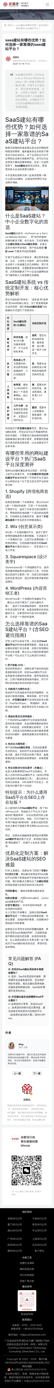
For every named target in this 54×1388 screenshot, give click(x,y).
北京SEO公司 (39, 1244)
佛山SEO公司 (15, 1230)
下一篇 (36, 1073)
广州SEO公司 (15, 1238)
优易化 (16, 57)
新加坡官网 (27, 1314)
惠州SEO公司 (15, 1250)
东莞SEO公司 (15, 1218)
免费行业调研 (27, 1262)
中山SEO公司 (39, 1230)
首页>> (11, 25)
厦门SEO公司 (15, 1224)
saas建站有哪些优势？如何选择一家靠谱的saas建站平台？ (33, 27)
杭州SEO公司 (15, 1244)
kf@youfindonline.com (33, 1334)
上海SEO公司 (39, 1238)
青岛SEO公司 (39, 1224)
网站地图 (27, 1366)
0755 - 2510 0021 (32, 1325)
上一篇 (17, 1073)
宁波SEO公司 (39, 1218)
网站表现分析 (27, 1268)
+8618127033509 (33, 1328)
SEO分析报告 (27, 1274)
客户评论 (39, 1250)
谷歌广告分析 (27, 1280)
